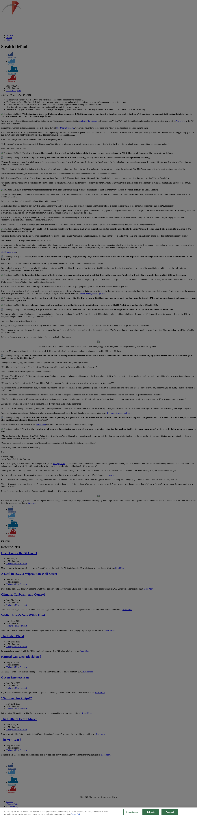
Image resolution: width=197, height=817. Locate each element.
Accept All (170, 812)
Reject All (151, 812)
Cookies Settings (131, 812)
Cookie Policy (76, 814)
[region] (98, 812)
